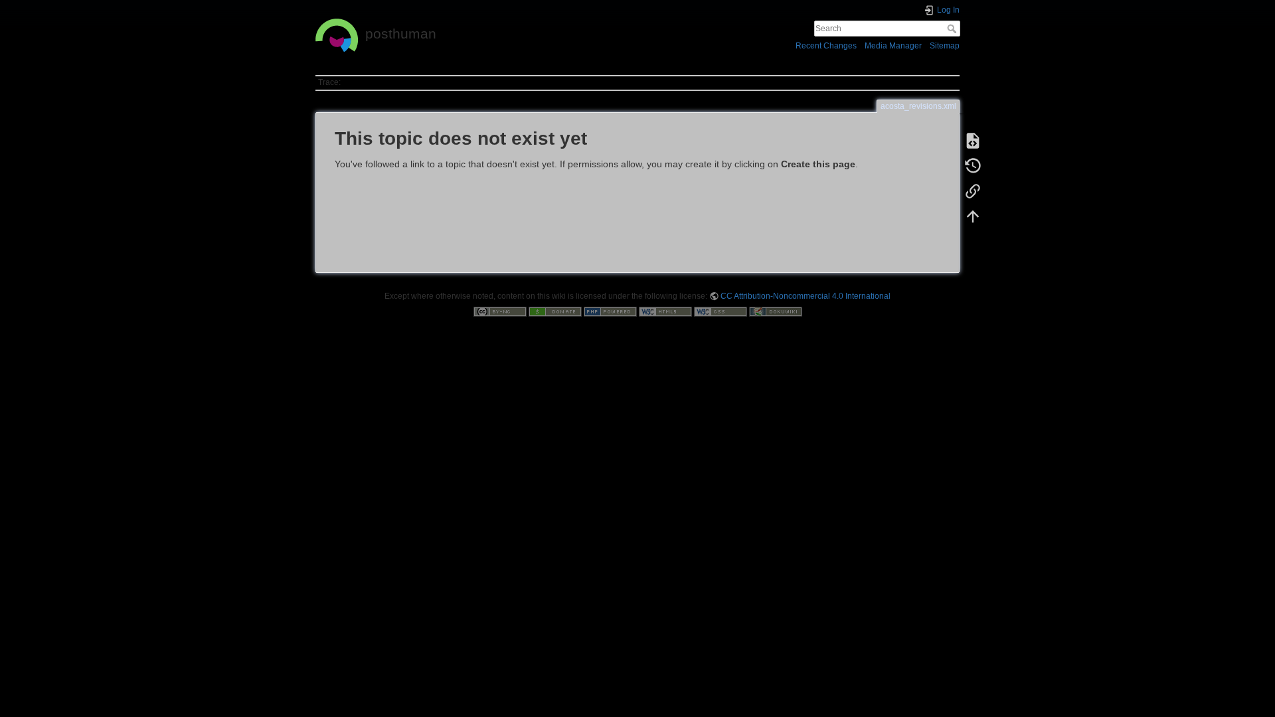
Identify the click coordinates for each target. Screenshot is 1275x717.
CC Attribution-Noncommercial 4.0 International (806, 296)
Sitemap (945, 45)
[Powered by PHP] (610, 311)
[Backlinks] (973, 191)
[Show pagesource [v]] (973, 140)
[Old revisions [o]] (973, 166)
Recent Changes (826, 45)
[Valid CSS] (720, 311)
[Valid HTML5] (665, 311)
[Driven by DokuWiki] (775, 311)
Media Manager (893, 45)
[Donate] (555, 311)
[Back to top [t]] (973, 216)
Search (953, 28)
